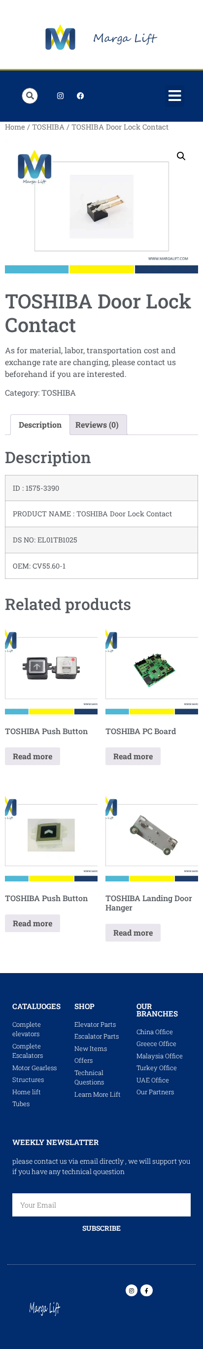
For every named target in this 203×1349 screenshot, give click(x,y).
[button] (175, 96)
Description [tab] (40, 424)
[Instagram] (60, 96)
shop (84, 1006)
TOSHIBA (48, 127)
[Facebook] (80, 96)
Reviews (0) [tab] (97, 424)
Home (15, 127)
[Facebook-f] (146, 1290)
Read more (32, 756)
